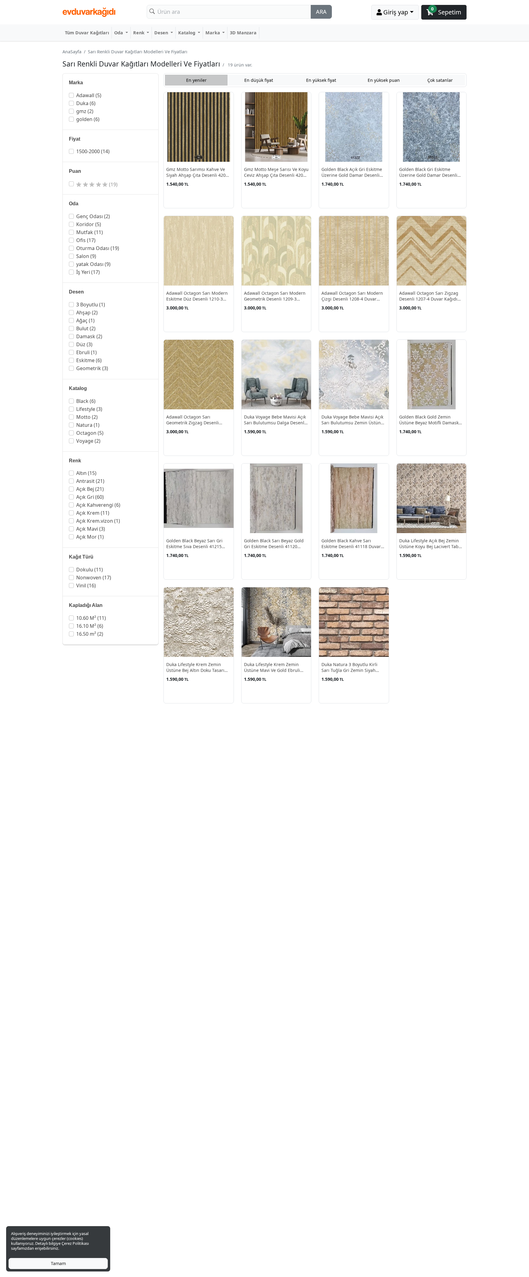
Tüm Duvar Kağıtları (87, 33)
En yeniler (196, 80)
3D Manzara (243, 33)
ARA (321, 11)
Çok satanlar (440, 80)
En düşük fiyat (258, 80)
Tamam (58, 1263)
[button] (111, 95)
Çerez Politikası (75, 1243)
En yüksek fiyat (321, 80)
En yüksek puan (384, 80)
